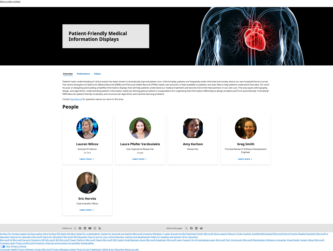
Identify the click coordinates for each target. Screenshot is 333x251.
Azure (142, 240)
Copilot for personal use (112, 233)
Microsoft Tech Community (229, 240)
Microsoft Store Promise (285, 233)
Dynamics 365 (38, 240)
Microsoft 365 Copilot (113, 240)
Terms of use (82, 249)
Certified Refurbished (262, 233)
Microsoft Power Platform (72, 240)
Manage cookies (68, 249)
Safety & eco (108, 249)
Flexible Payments (307, 233)
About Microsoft (316, 240)
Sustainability (87, 243)
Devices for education (21, 237)
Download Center (194, 233)
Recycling (119, 249)
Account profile (177, 233)
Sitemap (29, 249)
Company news (7, 243)
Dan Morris (76, 99)
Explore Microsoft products (138, 233)
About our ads (132, 249)
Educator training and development (133, 237)
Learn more (86, 159)
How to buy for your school (101, 237)
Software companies (276, 240)
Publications (83, 73)
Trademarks (96, 249)
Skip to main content (10, 1)
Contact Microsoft (43, 249)
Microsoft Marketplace (254, 240)
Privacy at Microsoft (25, 243)
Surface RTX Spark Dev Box (62, 233)
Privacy (56, 249)
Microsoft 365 (52, 240)
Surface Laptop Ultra (38, 233)
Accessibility (74, 243)
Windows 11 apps (161, 233)
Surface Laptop (19, 233)
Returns (232, 233)
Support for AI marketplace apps (199, 240)
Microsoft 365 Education (75, 237)
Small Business (132, 240)
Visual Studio (293, 240)
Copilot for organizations (87, 233)
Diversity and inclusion (57, 243)
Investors (40, 243)
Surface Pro (6, 233)
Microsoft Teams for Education (47, 237)
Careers (304, 240)
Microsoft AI (6, 240)
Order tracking (244, 233)
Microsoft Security (22, 240)
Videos (97, 73)
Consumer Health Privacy (12, 249)
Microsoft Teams (94, 240)
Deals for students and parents (166, 237)
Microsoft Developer (156, 240)
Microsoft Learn (174, 240)
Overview (68, 73)
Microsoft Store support (216, 233)
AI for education (190, 237)
